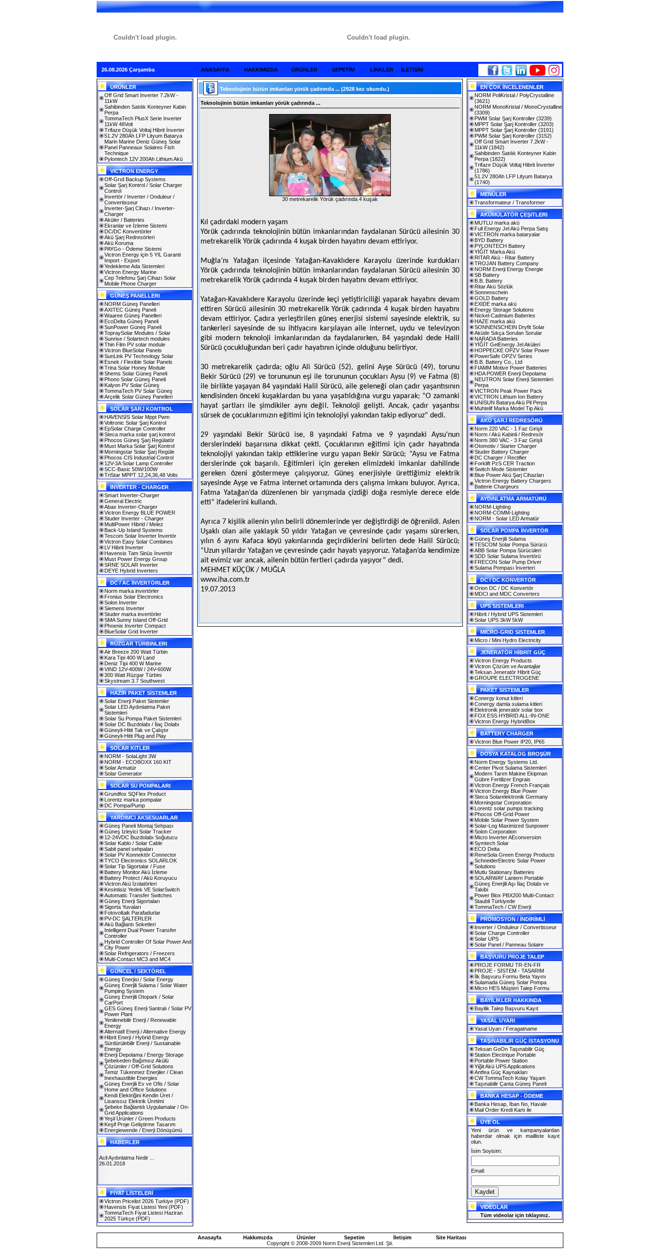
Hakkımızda (258, 1237)
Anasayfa (209, 1237)
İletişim (402, 1237)
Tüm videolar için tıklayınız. (515, 1215)
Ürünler (306, 1237)
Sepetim (354, 1237)
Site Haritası (451, 1237)
